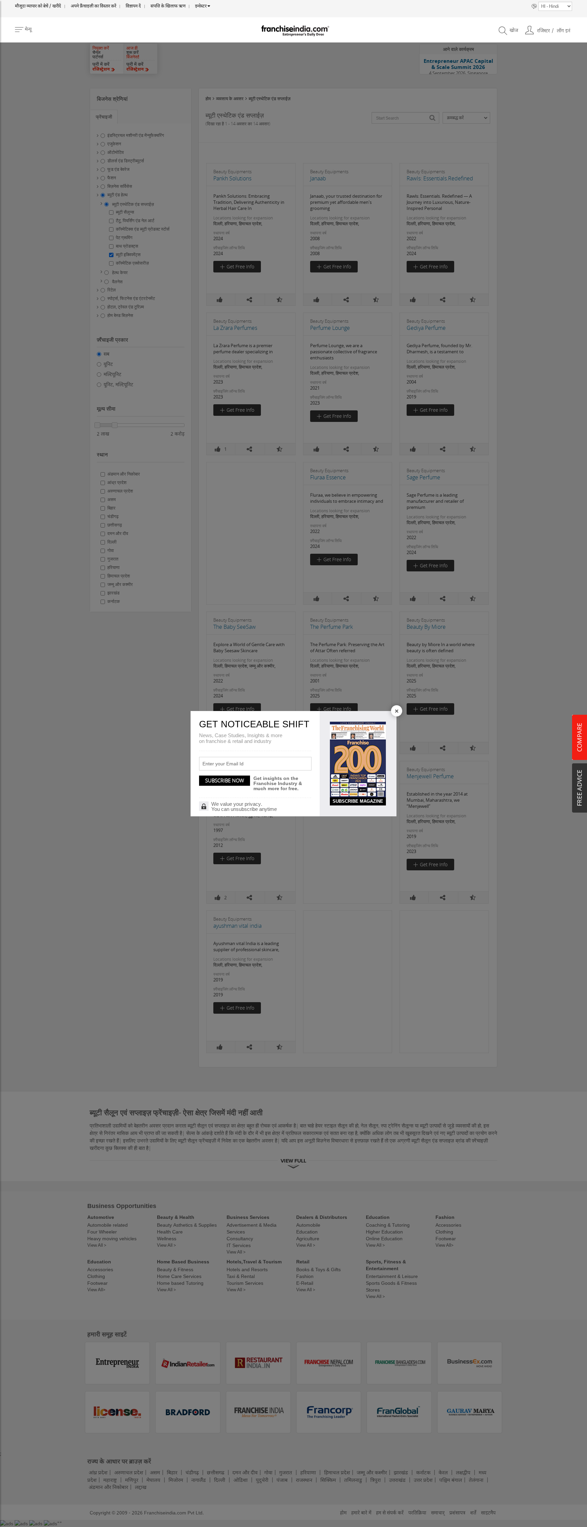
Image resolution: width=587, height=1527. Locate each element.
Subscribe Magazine (358, 801)
